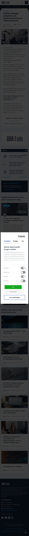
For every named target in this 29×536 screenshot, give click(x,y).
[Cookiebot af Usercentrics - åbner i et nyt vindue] (19, 237)
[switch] (23, 272)
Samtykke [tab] (7, 241)
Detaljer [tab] (15, 241)
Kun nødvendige (14, 297)
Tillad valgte (13, 291)
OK (13, 287)
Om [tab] (23, 241)
